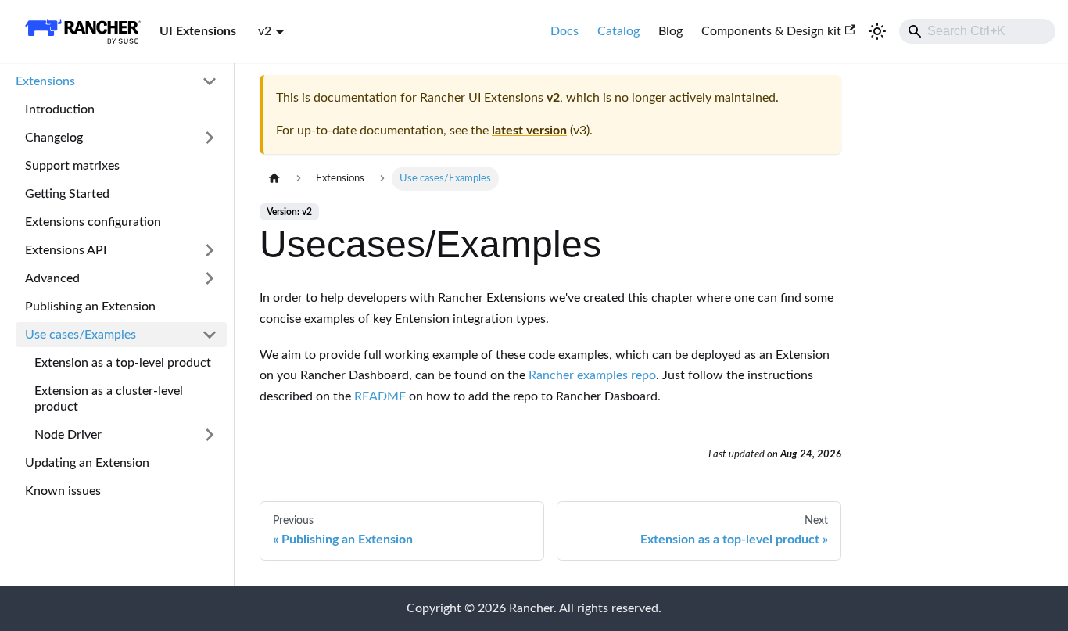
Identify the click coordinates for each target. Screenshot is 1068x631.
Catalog (618, 31)
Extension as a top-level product (122, 363)
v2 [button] (264, 31)
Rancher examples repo (592, 375)
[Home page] (274, 179)
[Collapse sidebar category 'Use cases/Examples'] (209, 334)
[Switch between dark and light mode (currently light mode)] (877, 31)
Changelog (54, 137)
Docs (564, 31)
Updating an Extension (87, 463)
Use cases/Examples (80, 334)
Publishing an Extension (90, 306)
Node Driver (68, 434)
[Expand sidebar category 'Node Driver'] (209, 434)
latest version (529, 130)
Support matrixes (72, 166)
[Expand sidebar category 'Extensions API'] (209, 250)
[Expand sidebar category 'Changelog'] (209, 137)
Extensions (45, 81)
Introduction (60, 109)
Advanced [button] (52, 278)
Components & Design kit (771, 31)
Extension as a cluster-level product (108, 399)
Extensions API (66, 250)
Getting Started (67, 194)
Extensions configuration (93, 222)
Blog (670, 31)
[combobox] (977, 31)
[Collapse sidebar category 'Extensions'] (209, 81)
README (380, 396)
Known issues (63, 491)
